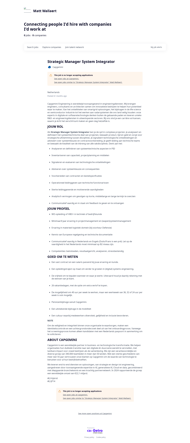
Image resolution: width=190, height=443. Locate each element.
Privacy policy (89, 437)
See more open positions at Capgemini (95, 413)
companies (52, 47)
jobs (32, 47)
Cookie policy (101, 437)
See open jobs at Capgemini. (66, 78)
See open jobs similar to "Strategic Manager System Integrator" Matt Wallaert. (88, 82)
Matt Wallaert (44, 11)
